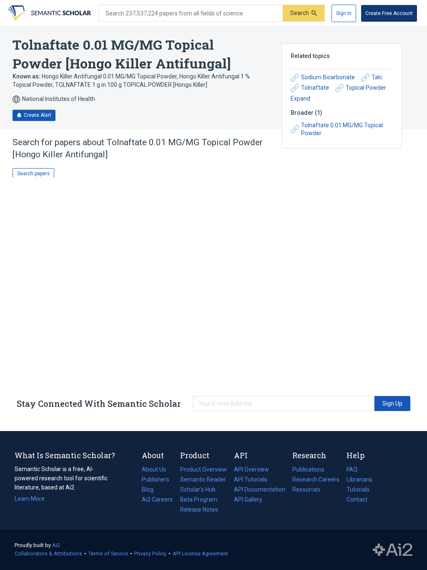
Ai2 (56, 545)
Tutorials (358, 489)
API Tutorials (250, 479)
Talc (377, 77)
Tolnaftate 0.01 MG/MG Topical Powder (342, 129)
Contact (357, 499)
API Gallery (248, 499)
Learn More (30, 498)
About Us (154, 469)
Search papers (33, 174)
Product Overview (203, 469)
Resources (306, 490)
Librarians (359, 479)
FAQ (352, 469)
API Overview (251, 469)
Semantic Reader (203, 479)
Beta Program (198, 499)
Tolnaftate (315, 87)
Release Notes (199, 509)
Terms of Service (108, 553)
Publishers (155, 479)
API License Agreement (200, 553)
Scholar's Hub (198, 489)
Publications (308, 470)
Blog (151, 490)
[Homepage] (48, 13)
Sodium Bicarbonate (328, 77)
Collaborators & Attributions (48, 553)
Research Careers (315, 480)
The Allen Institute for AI (392, 550)
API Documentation (259, 490)
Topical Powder (366, 87)
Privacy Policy (150, 553)
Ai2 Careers (157, 500)
